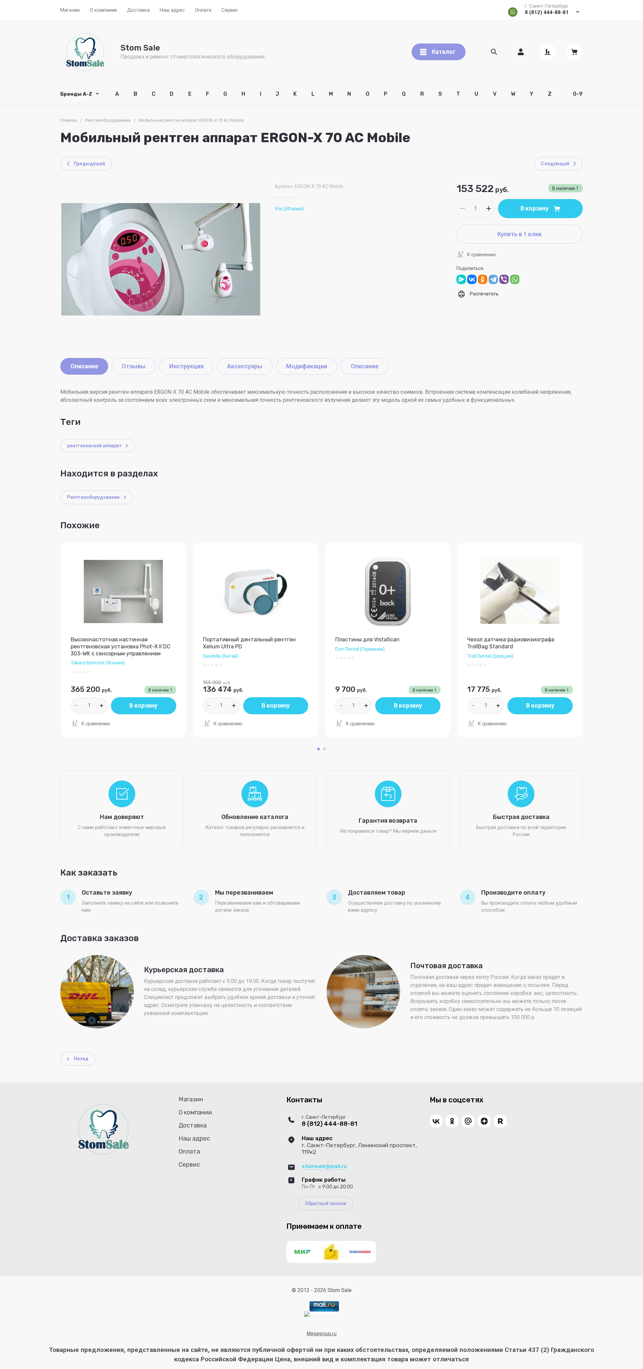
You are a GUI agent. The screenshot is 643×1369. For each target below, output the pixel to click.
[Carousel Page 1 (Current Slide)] (318, 749)
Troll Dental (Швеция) (490, 656)
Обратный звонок (325, 1203)
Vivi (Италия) (289, 209)
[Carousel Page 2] (324, 749)
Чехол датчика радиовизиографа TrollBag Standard (510, 643)
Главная (68, 120)
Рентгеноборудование (108, 120)
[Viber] (504, 279)
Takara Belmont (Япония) (98, 662)
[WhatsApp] (514, 279)
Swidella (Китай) (220, 656)
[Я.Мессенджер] (461, 279)
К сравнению (481, 254)
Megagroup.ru (322, 1333)
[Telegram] (493, 279)
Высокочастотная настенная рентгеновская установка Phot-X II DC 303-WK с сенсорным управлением (120, 646)
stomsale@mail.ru (324, 1166)
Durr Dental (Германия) (360, 649)
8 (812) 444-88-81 (547, 12)
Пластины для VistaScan (367, 639)
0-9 (578, 94)
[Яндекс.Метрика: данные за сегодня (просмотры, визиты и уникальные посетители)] (306, 1314)
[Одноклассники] (482, 279)
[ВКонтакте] (472, 279)
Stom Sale (140, 48)
